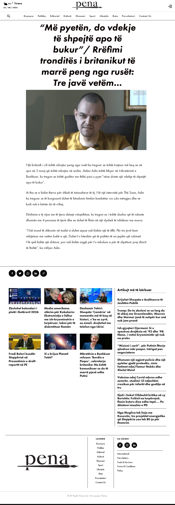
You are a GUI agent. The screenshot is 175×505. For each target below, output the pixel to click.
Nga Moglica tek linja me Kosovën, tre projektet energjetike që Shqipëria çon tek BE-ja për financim (141, 418)
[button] (9, 16)
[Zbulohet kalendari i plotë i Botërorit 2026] (25, 296)
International (123, 453)
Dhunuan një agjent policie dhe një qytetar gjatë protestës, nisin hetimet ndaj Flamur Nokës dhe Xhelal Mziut (141, 365)
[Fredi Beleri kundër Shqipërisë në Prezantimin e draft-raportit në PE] (25, 342)
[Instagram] (127, 445)
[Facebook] (12, 273)
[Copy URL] (43, 273)
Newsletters (122, 457)
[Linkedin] (35, 273)
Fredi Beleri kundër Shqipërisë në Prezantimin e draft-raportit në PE (22, 359)
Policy (120, 470)
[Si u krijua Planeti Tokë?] (60, 342)
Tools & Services (124, 462)
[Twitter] (20, 273)
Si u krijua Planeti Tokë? (56, 355)
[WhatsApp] (27, 273)
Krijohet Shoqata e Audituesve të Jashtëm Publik (140, 301)
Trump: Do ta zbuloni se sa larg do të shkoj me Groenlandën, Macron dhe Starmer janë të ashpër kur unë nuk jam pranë (141, 315)
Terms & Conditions (126, 466)
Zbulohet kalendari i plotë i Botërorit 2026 (24, 310)
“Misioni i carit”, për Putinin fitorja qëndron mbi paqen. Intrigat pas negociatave (141, 349)
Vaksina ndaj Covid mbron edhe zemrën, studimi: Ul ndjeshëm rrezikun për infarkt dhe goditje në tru (141, 382)
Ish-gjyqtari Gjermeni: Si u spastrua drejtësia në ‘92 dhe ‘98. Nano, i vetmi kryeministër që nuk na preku (141, 333)
